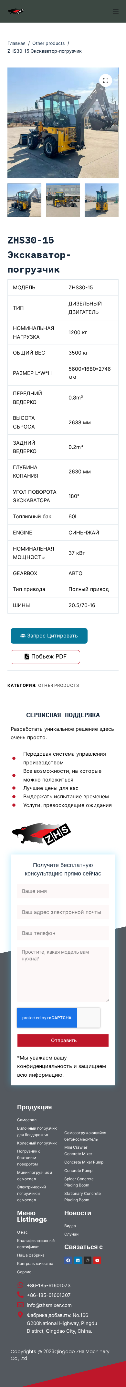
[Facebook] (68, 1260)
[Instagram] (87, 1260)
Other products (58, 685)
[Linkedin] (78, 1260)
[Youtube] (97, 1260)
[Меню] (116, 11)
